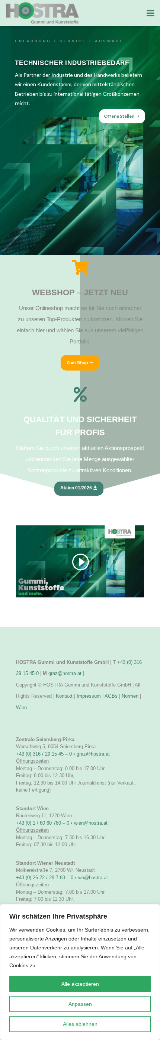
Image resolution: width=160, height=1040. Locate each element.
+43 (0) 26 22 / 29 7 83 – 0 (44, 877)
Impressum (89, 696)
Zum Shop (77, 362)
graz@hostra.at (64, 673)
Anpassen (80, 1004)
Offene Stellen (119, 116)
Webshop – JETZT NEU (80, 292)
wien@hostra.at (91, 823)
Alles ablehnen (80, 1024)
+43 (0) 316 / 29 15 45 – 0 (44, 754)
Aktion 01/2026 (76, 487)
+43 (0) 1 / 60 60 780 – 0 (42, 823)
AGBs (111, 696)
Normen (130, 696)
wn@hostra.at (93, 877)
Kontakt (64, 696)
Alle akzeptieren (80, 984)
